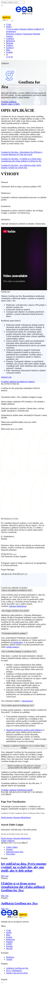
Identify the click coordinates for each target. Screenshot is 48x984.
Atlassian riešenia (26, 29)
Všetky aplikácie (7, 841)
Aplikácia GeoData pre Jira (19, 903)
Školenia (9, 43)
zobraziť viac (6, 377)
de (12, 57)
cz (7, 57)
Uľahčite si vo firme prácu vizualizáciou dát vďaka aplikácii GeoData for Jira (23, 887)
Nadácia (9, 45)
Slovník (9, 948)
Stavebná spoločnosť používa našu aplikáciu (24, 730)
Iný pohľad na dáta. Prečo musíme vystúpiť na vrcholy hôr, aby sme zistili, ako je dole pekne (23, 867)
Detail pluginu (7, 817)
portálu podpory (12, 647)
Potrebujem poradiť (25, 790)
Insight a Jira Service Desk (17, 973)
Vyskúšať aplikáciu (9, 102)
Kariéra (10, 48)
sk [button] (7, 54)
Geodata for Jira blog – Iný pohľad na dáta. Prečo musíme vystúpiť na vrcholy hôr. (21, 166)
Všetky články (12, 847)
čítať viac (5, 876)
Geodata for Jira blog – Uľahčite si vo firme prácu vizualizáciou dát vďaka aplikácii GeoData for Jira (21, 160)
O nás (8, 24)
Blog (8, 50)
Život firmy (10, 854)
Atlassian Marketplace (18, 606)
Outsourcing (28, 34)
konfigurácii (18, 642)
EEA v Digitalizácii (14, 970)
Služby (9, 27)
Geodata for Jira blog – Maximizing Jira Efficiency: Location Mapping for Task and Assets (21, 153)
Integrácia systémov (14, 34)
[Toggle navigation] (12, 20)
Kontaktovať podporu (26, 382)
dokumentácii (27, 701)
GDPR (9, 944)
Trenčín (9, 959)
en (9, 57)
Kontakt (9, 52)
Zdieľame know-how (14, 852)
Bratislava (10, 957)
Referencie (10, 41)
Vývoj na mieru (12, 29)
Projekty (9, 849)
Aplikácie (37, 29)
